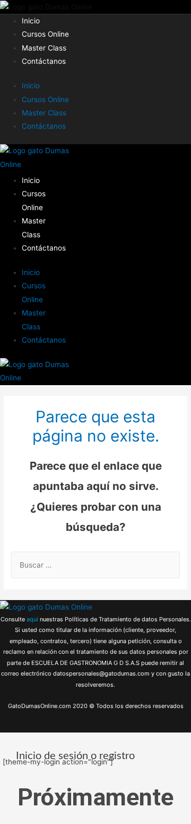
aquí (33, 619)
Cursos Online (45, 34)
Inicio (31, 20)
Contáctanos (44, 61)
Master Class (44, 48)
